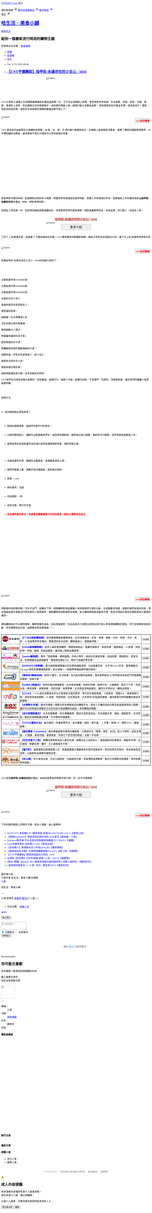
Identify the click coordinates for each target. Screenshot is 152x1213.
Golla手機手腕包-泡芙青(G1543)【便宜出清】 (30, 844)
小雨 (3, 881)
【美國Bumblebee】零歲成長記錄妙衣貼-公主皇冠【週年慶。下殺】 (42, 837)
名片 (9, 59)
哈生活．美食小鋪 (20, 23)
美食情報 (25, 46)
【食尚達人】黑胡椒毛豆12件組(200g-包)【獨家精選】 (35, 847)
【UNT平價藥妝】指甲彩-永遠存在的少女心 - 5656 (46, 72)
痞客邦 (17, 898)
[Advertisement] (51, 161)
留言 (24, 898)
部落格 (10, 55)
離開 (17, 1207)
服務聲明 (104, 1172)
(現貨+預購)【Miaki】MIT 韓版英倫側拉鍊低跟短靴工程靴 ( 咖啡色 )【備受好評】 (49, 861)
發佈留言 (6, 936)
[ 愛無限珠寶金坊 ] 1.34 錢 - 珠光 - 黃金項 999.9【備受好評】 (38, 865)
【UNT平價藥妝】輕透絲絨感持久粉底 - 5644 (30, 854)
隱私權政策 (93, 1172)
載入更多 (6, 917)
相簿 (9, 52)
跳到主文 (6, 31)
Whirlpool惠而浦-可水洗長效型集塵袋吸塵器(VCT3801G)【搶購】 (41, 840)
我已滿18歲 (7, 1207)
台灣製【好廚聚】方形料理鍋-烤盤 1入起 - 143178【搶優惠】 (39, 858)
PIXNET (53, 1172)
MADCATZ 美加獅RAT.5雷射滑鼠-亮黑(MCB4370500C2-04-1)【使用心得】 (46, 833)
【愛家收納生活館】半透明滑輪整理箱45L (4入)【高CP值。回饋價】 (43, 851)
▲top (4, 912)
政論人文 (24, 906)
